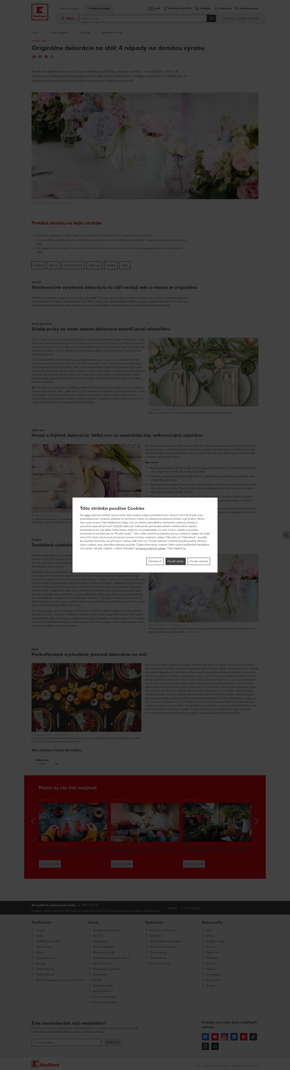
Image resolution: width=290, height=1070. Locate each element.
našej (87, 515)
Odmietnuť (154, 561)
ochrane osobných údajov (151, 548)
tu (184, 548)
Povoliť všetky (175, 561)
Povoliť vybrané (199, 561)
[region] (145, 535)
